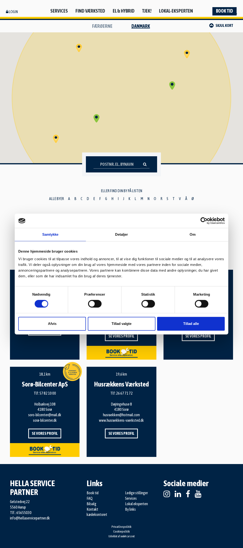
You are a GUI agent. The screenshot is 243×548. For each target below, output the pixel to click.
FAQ (90, 498)
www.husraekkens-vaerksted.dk (121, 420)
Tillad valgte (121, 324)
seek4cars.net (127, 536)
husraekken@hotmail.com (121, 415)
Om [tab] (193, 234)
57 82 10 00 (47, 393)
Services (59, 11)
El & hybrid (124, 11)
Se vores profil (121, 336)
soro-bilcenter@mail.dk (44, 415)
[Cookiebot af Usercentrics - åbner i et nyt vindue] (204, 220)
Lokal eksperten (136, 504)
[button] (97, 118)
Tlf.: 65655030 (21, 512)
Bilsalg (91, 504)
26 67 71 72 (124, 393)
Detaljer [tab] (121, 234)
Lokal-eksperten (176, 11)
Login (13, 12)
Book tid (224, 11)
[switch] (95, 304)
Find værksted (90, 11)
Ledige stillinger (136, 493)
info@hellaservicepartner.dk (30, 518)
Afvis (52, 324)
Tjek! (146, 11)
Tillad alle (191, 324)
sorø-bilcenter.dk (45, 420)
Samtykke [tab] (50, 234)
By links (130, 509)
